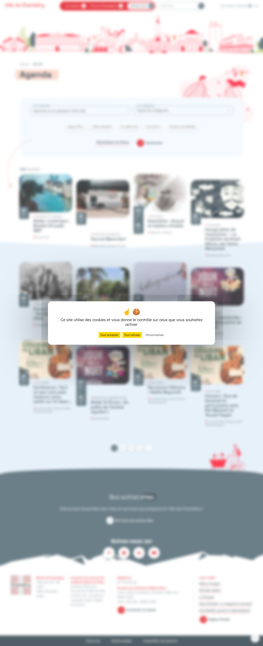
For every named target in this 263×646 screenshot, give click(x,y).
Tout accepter (109, 335)
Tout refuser (132, 335)
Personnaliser (155, 335)
